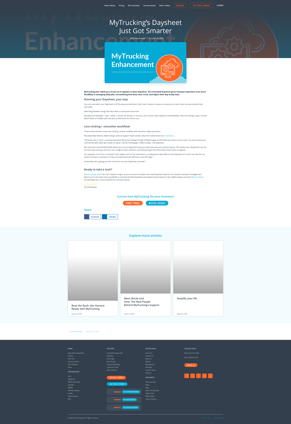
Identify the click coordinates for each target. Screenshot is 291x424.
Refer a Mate (164, 5)
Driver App (110, 359)
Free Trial (71, 359)
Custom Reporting (113, 364)
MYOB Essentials (74, 382)
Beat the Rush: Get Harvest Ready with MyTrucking (88, 307)
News (70, 367)
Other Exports (73, 396)
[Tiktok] (210, 376)
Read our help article (93, 174)
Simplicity (110, 356)
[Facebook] (186, 376)
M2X (69, 399)
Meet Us (149, 359)
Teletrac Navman (74, 390)
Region (180, 5)
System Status (151, 370)
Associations (150, 364)
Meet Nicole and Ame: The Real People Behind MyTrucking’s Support (142, 302)
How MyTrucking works (76, 353)
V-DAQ (70, 393)
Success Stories (149, 5)
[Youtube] (198, 376)
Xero (69, 376)
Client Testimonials (152, 390)
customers (169, 135)
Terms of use (206, 418)
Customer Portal (112, 367)
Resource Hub (151, 382)
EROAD (70, 388)
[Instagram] (192, 376)
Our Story (149, 353)
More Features (112, 370)
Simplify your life (187, 298)
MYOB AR (71, 379)
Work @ (148, 373)
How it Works (109, 5)
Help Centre (150, 393)
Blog (147, 388)
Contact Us (149, 356)
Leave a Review (151, 399)
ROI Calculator (134, 5)
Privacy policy (218, 418)
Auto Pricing (111, 361)
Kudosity (71, 385)
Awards (148, 361)
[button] (92, 216)
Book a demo (197, 177)
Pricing (121, 5)
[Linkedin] (204, 376)
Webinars (149, 367)
